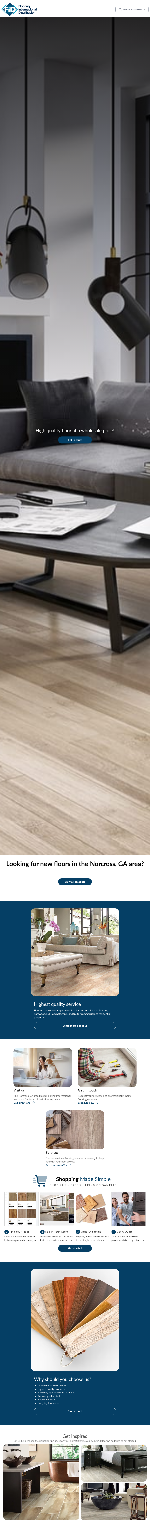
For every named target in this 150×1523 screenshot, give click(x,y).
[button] (57, 11)
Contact (109, 11)
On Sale (46, 11)
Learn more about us (75, 1025)
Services (70, 11)
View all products (75, 881)
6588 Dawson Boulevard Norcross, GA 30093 (90, 7)
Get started (75, 1248)
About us (97, 11)
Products (58, 11)
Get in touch (75, 440)
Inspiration (83, 11)
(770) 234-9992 (54, 7)
